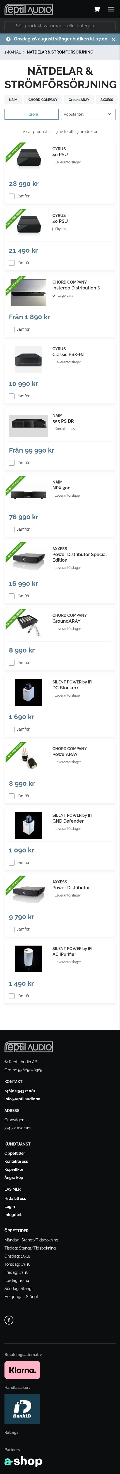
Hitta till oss (15, 1198)
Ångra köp (13, 1177)
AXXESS (106, 100)
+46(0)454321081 (19, 1091)
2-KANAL (12, 52)
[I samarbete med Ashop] (23, 1461)
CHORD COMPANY (42, 100)
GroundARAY (79, 100)
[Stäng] (113, 39)
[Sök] (10, 25)
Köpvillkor (13, 1169)
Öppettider (14, 1153)
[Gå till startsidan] (28, 9)
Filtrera (31, 114)
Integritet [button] (12, 1214)
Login (9, 1206)
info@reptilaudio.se (22, 1099)
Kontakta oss (16, 1161)
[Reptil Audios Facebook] (8, 1320)
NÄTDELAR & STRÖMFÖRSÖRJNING (60, 52)
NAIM (13, 100)
